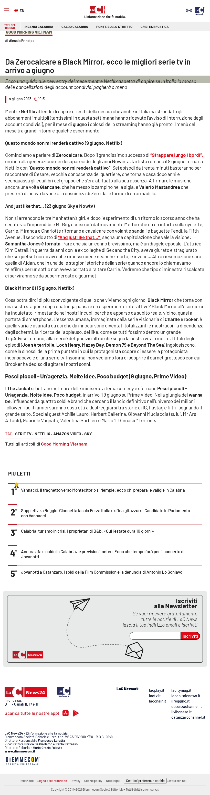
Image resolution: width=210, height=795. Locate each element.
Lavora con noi (176, 780)
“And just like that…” (79, 237)
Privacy (75, 780)
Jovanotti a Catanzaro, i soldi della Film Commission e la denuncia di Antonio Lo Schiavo (101, 571)
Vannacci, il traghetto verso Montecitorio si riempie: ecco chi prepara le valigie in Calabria (103, 489)
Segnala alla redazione (52, 780)
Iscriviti (190, 636)
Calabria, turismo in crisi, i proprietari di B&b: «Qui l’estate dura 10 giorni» (87, 530)
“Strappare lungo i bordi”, (176, 155)
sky (88, 433)
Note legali (113, 780)
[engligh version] (16, 10)
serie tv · (24, 433)
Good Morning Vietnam (64, 444)
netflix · (43, 433)
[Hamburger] (6, 10)
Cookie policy (93, 780)
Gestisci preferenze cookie (145, 781)
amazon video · (68, 433)
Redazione (27, 780)
